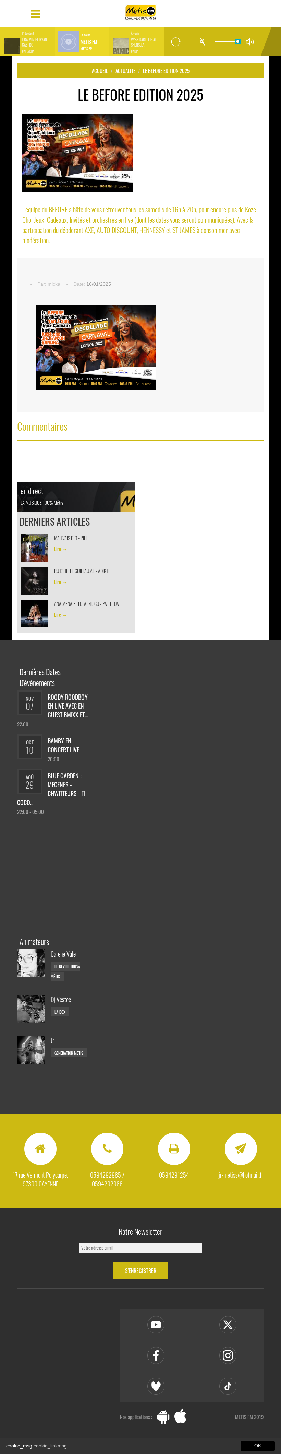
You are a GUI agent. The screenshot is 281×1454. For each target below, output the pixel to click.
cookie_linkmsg (50, 1446)
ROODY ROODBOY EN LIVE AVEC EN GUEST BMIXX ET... (68, 705)
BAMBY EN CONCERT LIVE (63, 745)
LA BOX (59, 1012)
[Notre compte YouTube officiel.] (155, 1324)
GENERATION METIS (68, 1053)
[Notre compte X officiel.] (227, 1324)
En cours (85, 35)
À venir (135, 33)
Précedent (28, 33)
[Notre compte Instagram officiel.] (227, 1355)
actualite (125, 70)
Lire (57, 549)
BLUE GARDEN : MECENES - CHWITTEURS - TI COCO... (51, 789)
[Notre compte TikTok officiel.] (227, 1386)
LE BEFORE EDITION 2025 (166, 70)
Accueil (100, 70)
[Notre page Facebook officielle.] (155, 1355)
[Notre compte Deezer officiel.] (155, 1386)
